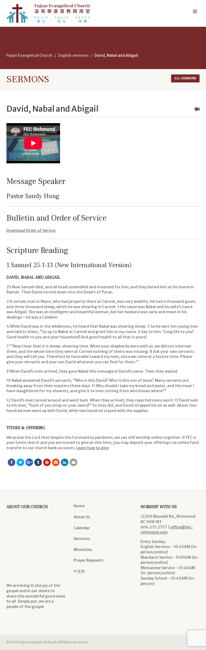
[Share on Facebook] (11, 462)
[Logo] (52, 13)
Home (78, 506)
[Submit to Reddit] (56, 462)
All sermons (185, 78)
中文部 (79, 571)
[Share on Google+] (29, 462)
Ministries (82, 549)
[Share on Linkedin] (64, 462)
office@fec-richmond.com (167, 530)
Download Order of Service (31, 230)
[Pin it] (47, 462)
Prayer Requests (88, 560)
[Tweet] (20, 462)
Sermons (81, 538)
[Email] (73, 462)
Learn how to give (92, 447)
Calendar (81, 528)
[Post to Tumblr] (38, 462)
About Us (81, 517)
